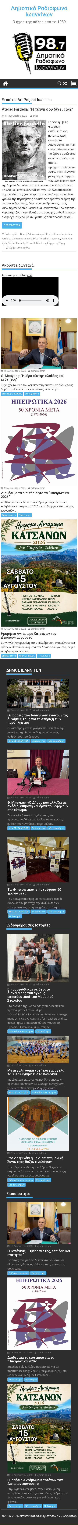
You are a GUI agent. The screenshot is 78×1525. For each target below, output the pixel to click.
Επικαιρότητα (32, 393)
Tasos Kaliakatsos (36, 243)
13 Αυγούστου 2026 (14, 488)
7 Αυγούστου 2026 (20, 710)
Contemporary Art (22, 238)
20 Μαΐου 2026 (18, 1153)
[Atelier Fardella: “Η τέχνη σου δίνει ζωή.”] (24, 122)
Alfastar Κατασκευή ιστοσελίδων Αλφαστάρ (48, 1516)
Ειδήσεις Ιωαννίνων (12, 393)
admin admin (37, 370)
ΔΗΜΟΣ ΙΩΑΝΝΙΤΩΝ (19, 740)
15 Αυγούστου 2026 (14, 370)
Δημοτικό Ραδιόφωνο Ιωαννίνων (39, 11)
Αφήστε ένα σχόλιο (19, 247)
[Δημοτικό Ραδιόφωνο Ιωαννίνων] (5, 83)
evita (35, 115)
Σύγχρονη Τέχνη (56, 243)
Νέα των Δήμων (27, 655)
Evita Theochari (41, 238)
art (24, 234)
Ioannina (55, 238)
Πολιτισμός (11, 234)
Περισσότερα (12, 225)
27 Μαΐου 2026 (18, 1065)
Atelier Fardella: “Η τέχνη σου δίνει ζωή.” (37, 109)
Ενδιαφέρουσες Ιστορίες (21, 1031)
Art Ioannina (34, 234)
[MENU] (74, 83)
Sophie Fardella (16, 243)
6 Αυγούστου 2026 (20, 797)
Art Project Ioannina (53, 234)
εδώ (29, 275)
